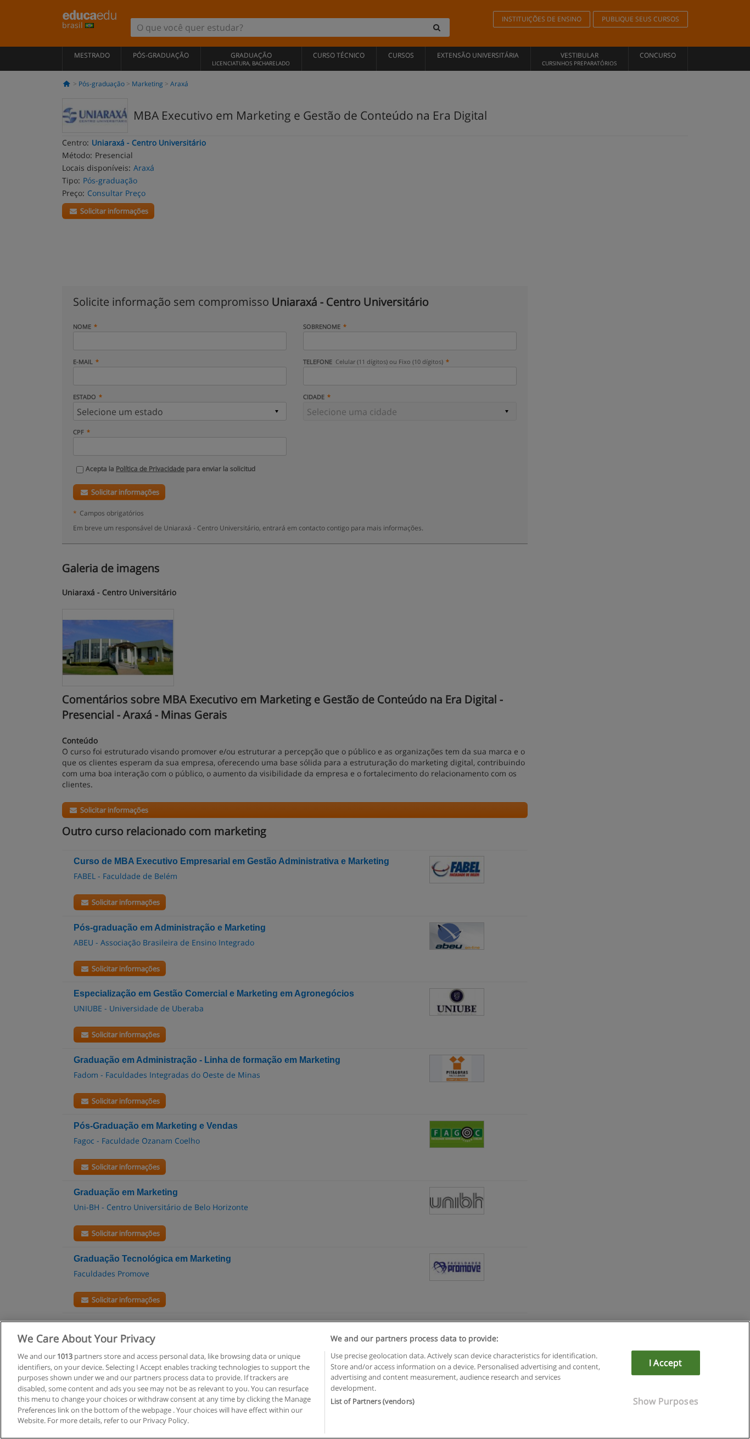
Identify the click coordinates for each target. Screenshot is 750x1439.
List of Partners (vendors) (373, 1401)
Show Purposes (665, 1401)
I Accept (665, 1363)
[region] (375, 1380)
